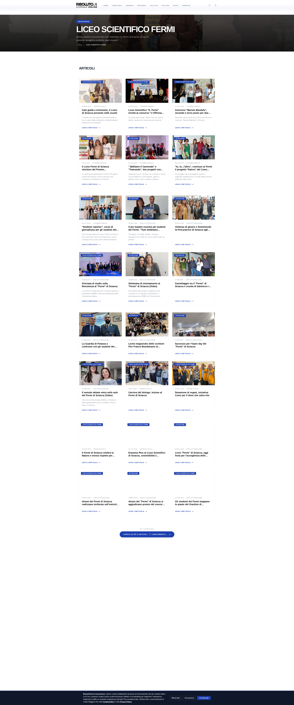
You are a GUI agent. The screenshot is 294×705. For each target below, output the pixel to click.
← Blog (79, 45)
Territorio (117, 5)
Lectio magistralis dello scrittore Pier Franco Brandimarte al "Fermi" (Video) (146, 346)
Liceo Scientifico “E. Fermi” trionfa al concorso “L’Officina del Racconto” (145, 113)
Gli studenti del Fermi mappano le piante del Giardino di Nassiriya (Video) (192, 504)
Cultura (165, 5)
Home (105, 5)
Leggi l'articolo (90, 128)
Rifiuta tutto (176, 698)
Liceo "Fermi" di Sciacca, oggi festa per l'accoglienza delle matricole (191, 455)
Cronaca (130, 5)
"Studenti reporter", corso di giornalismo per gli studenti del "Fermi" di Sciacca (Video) (99, 230)
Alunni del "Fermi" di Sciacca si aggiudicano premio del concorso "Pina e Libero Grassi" (146, 504)
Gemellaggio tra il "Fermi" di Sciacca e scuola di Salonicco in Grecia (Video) (192, 286)
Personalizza (189, 698)
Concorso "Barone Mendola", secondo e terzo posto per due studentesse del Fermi (191, 113)
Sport (176, 5)
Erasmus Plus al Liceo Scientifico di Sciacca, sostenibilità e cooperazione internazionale (146, 455)
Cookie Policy (108, 702)
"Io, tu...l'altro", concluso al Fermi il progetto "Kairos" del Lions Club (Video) (193, 169)
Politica (154, 5)
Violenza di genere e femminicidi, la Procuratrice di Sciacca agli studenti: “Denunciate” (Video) (193, 230)
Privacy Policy (126, 702)
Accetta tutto (204, 698)
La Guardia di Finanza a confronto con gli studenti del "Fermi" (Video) (98, 346)
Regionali (141, 5)
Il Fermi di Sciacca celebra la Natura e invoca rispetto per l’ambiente (98, 455)
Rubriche (186, 5)
